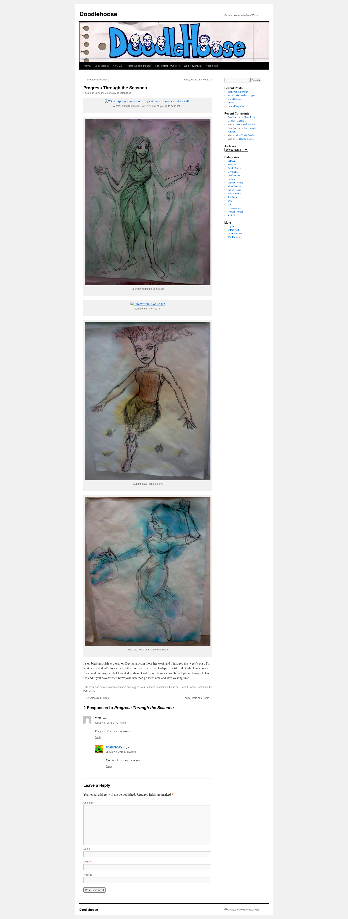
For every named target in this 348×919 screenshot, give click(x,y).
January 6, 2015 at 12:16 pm (110, 722)
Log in (231, 226)
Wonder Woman (235, 211)
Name (87, 848)
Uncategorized (234, 207)
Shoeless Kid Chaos (96, 79)
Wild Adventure (193, 66)
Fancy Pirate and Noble (197, 79)
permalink (88, 690)
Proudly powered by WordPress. (244, 909)
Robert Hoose (188, 687)
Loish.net (174, 687)
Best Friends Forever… (239, 91)
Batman (231, 160)
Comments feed (235, 233)
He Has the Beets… (245, 138)
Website (87, 874)
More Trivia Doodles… (247, 135)
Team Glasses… (235, 98)
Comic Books (234, 168)
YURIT (231, 215)
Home (87, 66)
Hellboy (231, 178)
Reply (98, 737)
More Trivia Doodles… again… (243, 95)
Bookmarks (233, 164)
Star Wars (232, 197)
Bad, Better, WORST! (167, 66)
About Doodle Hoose (139, 66)
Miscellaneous (118, 687)
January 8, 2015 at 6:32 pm (121, 751)
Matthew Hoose (235, 182)
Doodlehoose (98, 13)
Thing (230, 204)
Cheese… (232, 102)
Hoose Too (212, 66)
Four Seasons (147, 687)
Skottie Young (234, 193)
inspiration (162, 687)
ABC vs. (118, 66)
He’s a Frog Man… (237, 106)
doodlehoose (124, 92)
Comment (89, 802)
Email (87, 861)
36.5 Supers (102, 66)
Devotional (233, 171)
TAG (230, 200)
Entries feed (233, 229)
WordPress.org (235, 237)
